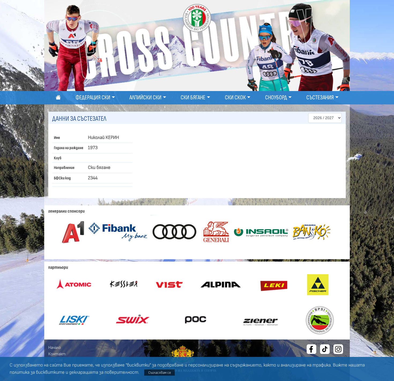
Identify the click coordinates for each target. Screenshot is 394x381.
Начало (54, 347)
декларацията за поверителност (103, 372)
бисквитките (50, 372)
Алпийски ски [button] (145, 97)
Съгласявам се (159, 373)
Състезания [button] (320, 97)
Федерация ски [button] (93, 97)
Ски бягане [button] (193, 97)
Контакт (57, 354)
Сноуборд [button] (276, 97)
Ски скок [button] (235, 97)
